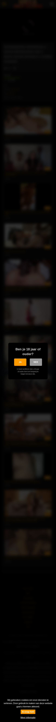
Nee (36, 362)
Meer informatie (28, 717)
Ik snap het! (28, 712)
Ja (20, 362)
